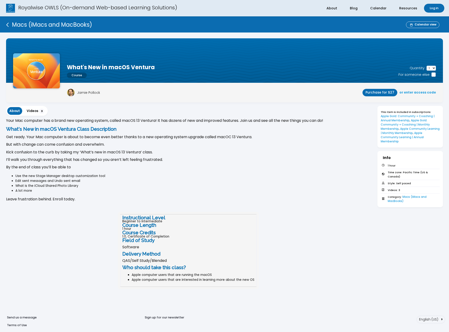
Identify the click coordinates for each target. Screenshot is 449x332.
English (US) (431, 319)
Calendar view (425, 24)
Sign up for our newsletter (164, 317)
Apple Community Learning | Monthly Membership (410, 131)
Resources (408, 8)
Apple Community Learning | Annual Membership (402, 137)
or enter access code (417, 92)
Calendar (378, 8)
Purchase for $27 (380, 92)
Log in (434, 8)
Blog (354, 8)
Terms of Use (17, 325)
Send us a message (22, 317)
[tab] (14, 111)
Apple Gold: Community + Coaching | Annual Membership (408, 118)
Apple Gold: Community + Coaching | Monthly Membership (406, 124)
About (331, 8)
